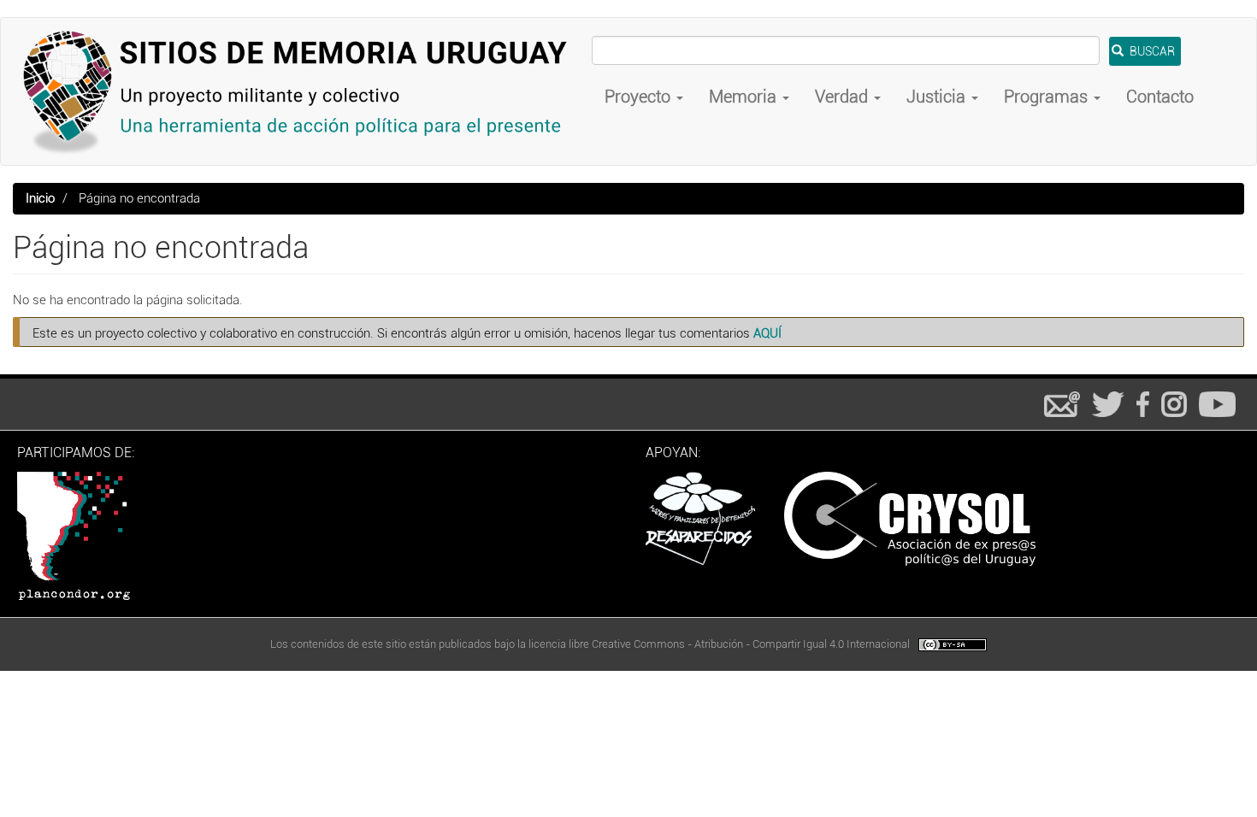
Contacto (1160, 96)
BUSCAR (1151, 51)
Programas (1048, 96)
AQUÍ (767, 333)
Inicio (40, 198)
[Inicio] (303, 91)
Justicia (938, 96)
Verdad (843, 96)
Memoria (745, 96)
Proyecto (640, 96)
